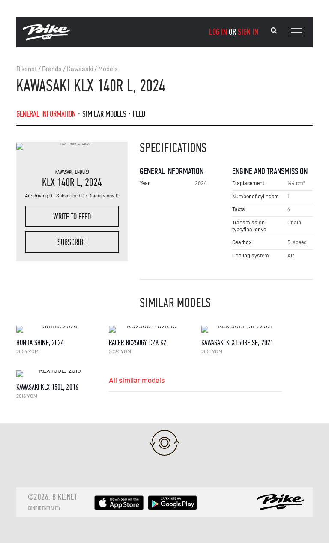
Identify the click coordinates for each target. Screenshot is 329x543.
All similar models (137, 380)
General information (46, 114)
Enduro (82, 172)
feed (139, 114)
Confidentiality (44, 508)
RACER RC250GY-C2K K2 (137, 342)
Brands (52, 69)
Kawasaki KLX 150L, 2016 (47, 387)
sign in (248, 32)
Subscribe (71, 242)
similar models (104, 114)
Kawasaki (80, 69)
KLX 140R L (61, 182)
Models (108, 69)
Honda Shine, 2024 (40, 342)
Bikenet (26, 69)
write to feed (72, 216)
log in (218, 32)
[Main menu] (296, 32)
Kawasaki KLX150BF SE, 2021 (237, 342)
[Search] (274, 30)
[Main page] (46, 38)
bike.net (64, 497)
